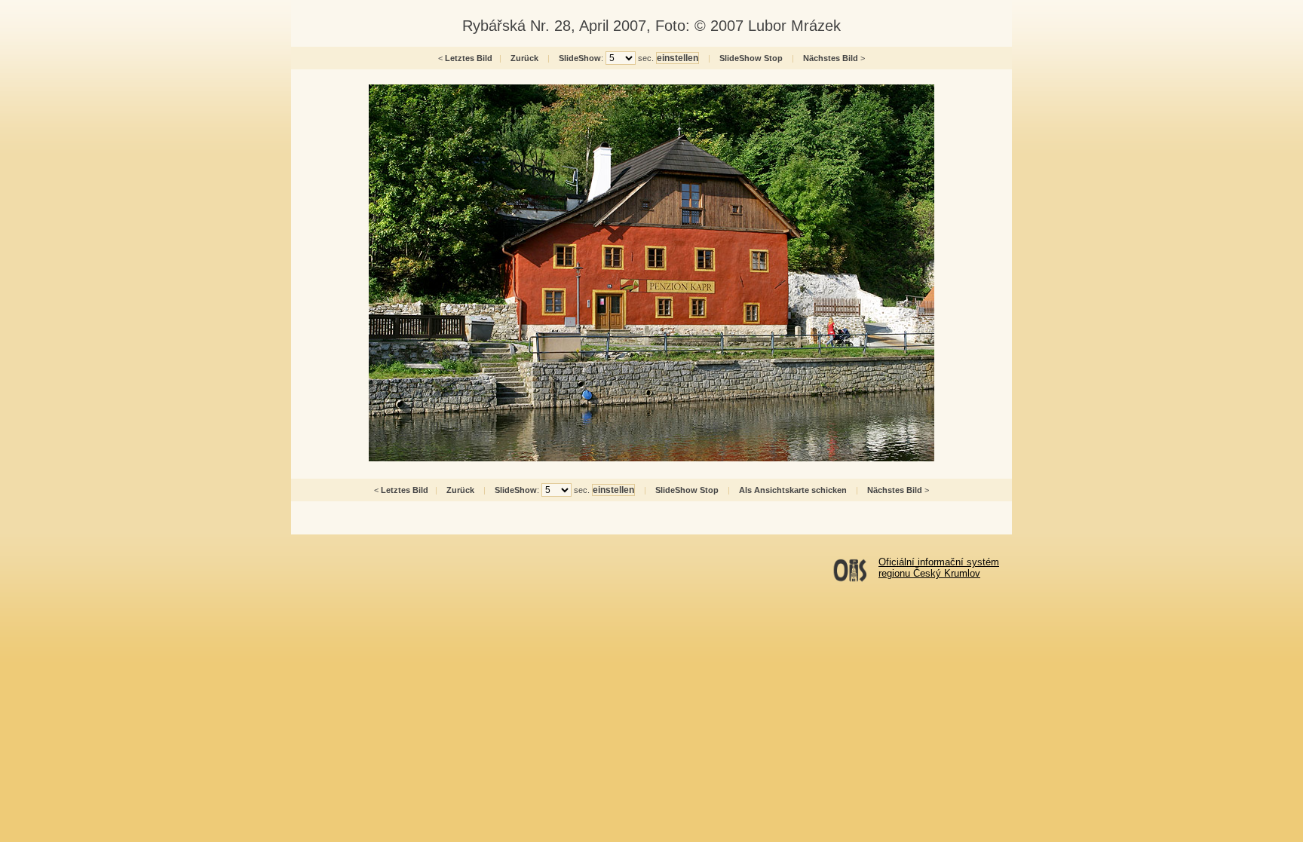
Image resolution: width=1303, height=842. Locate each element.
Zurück (524, 58)
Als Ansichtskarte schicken (793, 489)
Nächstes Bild (830, 58)
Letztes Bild (468, 58)
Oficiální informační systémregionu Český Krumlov (938, 567)
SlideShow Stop (751, 58)
